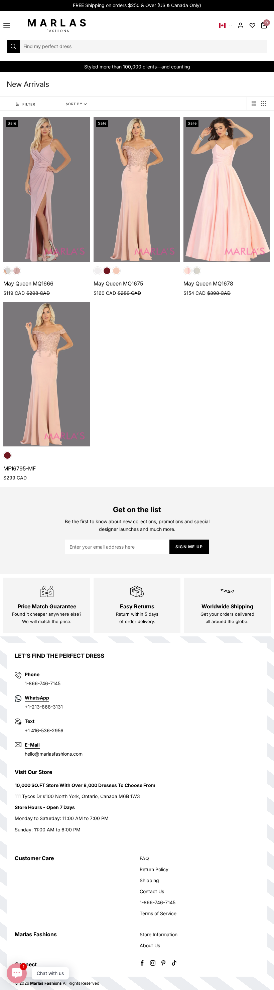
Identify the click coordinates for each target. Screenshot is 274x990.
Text (29, 721)
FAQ (144, 858)
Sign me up (189, 546)
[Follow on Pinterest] (163, 963)
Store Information (158, 934)
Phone (32, 674)
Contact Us (152, 891)
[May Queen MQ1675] (137, 189)
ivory (98, 271)
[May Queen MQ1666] (46, 189)
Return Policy (154, 869)
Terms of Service (158, 913)
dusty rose (17, 271)
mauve (116, 271)
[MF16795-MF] (46, 374)
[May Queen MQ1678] (226, 189)
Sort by (74, 104)
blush (187, 271)
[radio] (254, 103)
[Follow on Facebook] (142, 963)
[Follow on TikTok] (174, 963)
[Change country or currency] (225, 25)
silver (7, 271)
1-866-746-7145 (157, 902)
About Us (150, 945)
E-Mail (32, 745)
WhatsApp (37, 698)
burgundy (107, 271)
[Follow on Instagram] (152, 963)
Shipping (149, 880)
